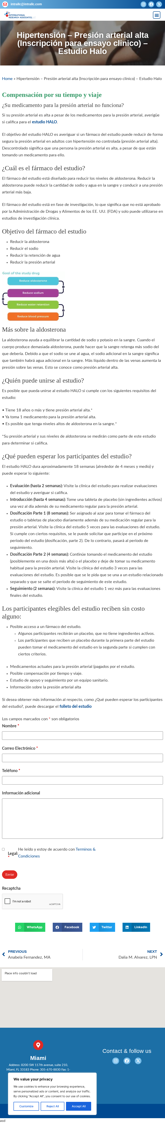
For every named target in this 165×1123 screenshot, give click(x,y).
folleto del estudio (76, 707)
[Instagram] (143, 4)
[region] (52, 1094)
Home (7, 79)
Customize (26, 1106)
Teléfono (11, 771)
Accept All (79, 1106)
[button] (156, 15)
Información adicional (21, 793)
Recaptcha (11, 888)
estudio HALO (44, 122)
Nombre (10, 726)
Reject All (52, 1106)
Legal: (13, 856)
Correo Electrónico (20, 748)
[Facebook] (151, 4)
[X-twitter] (159, 4)
